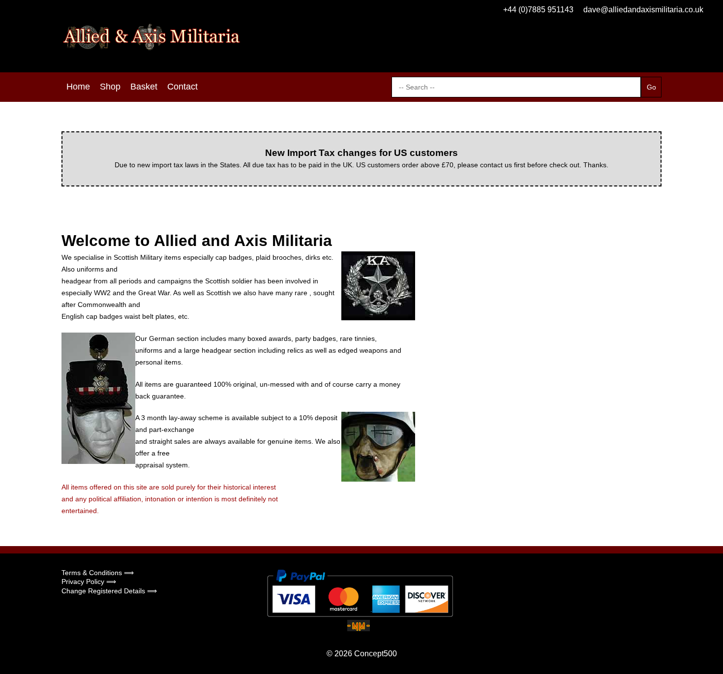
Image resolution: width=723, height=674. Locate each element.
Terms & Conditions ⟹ (97, 573)
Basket (143, 87)
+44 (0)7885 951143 (538, 9)
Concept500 (375, 653)
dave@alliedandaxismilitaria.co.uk (643, 9)
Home (78, 87)
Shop (110, 87)
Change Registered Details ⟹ (109, 591)
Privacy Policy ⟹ (88, 581)
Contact (182, 87)
